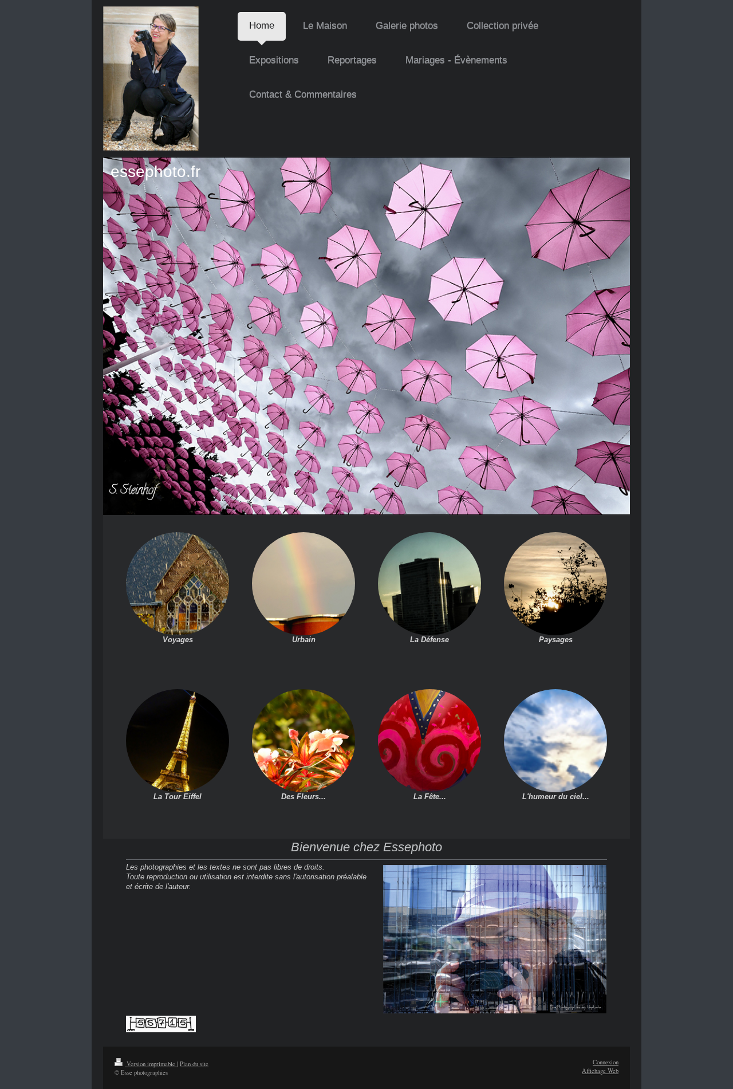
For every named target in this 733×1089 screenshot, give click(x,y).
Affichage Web (600, 1071)
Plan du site (194, 1064)
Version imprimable (151, 1064)
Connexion (605, 1062)
